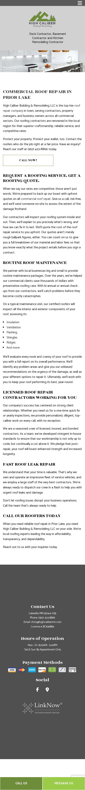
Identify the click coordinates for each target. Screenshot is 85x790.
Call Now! (28, 160)
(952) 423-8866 (46, 618)
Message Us (64, 783)
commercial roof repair (36, 199)
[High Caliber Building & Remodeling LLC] (43, 19)
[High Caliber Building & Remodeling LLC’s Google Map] (47, 690)
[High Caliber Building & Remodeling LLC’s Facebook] (37, 690)
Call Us (21, 783)
